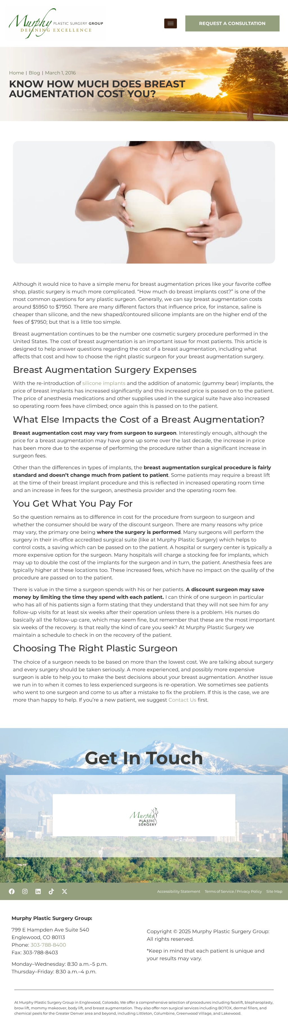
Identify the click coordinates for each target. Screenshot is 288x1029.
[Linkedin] (38, 891)
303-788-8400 (48, 945)
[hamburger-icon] (170, 23)
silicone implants (103, 383)
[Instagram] (25, 891)
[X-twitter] (64, 891)
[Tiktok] (51, 891)
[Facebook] (11, 891)
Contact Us (182, 700)
